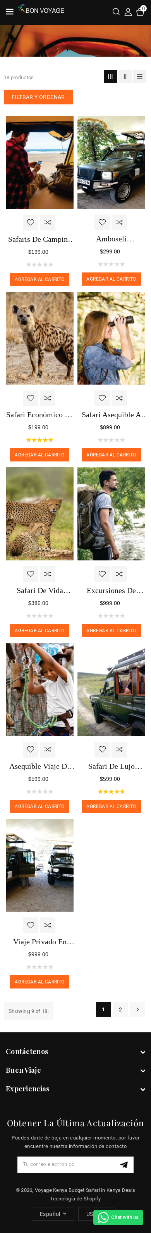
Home (75, 40)
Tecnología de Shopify (75, 1199)
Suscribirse (125, 1164)
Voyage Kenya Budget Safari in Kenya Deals (85, 1190)
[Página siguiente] (137, 1009)
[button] (116, 12)
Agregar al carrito (39, 279)
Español (50, 1214)
